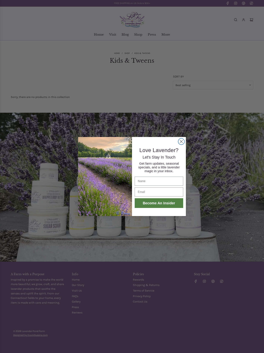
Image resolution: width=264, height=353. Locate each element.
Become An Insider (159, 203)
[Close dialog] (181, 141)
